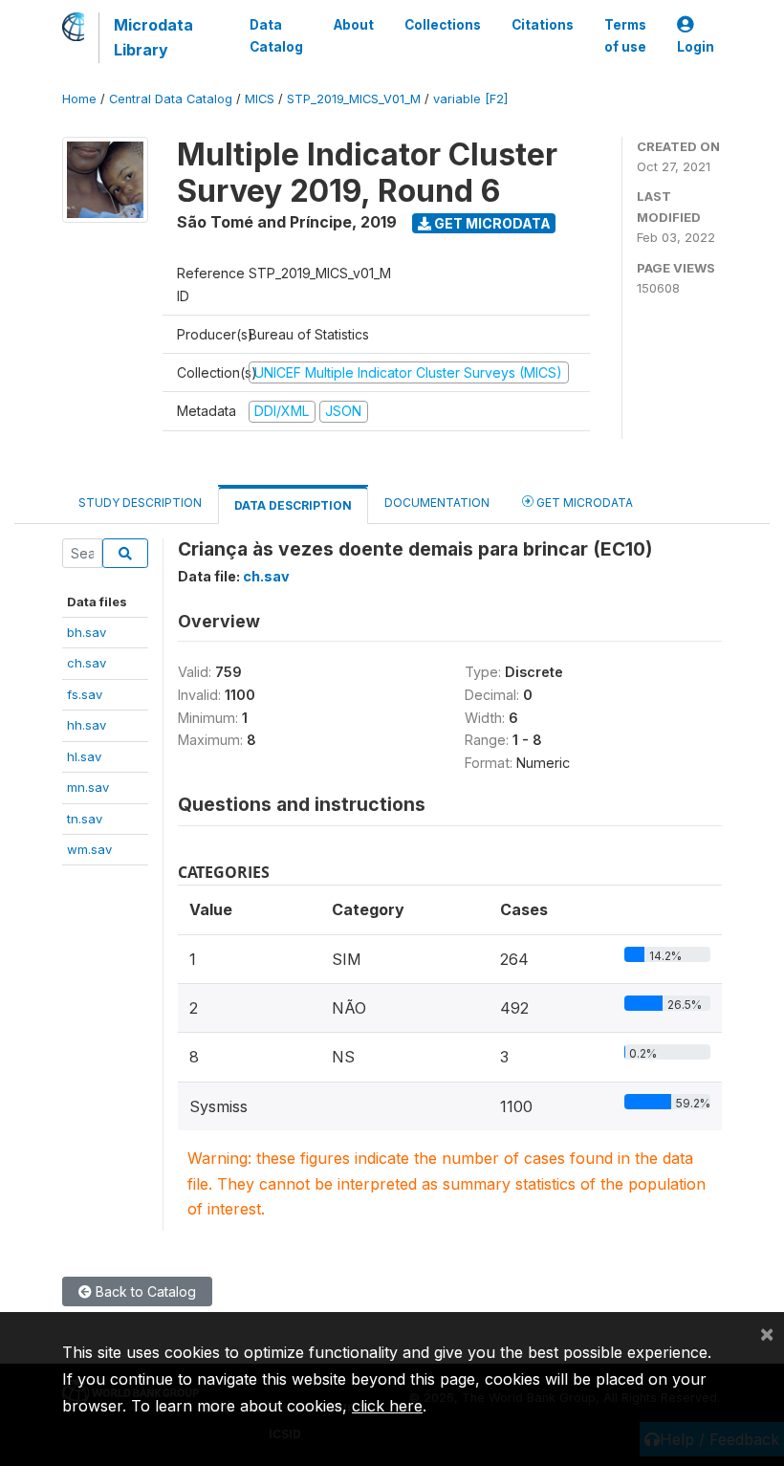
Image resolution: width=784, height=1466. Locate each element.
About (354, 25)
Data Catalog (276, 35)
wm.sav (89, 849)
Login (695, 47)
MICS (259, 99)
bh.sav (86, 632)
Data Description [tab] (293, 505)
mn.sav (88, 787)
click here (387, 1405)
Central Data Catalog (170, 99)
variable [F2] (470, 99)
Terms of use (625, 35)
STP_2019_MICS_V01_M (354, 99)
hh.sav (86, 725)
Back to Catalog (144, 1291)
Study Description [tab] (140, 502)
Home (79, 99)
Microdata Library (153, 37)
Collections (442, 25)
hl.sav (84, 756)
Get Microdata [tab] (583, 502)
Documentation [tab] (437, 502)
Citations (543, 25)
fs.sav (84, 694)
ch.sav (86, 662)
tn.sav (84, 818)
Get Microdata (491, 223)
